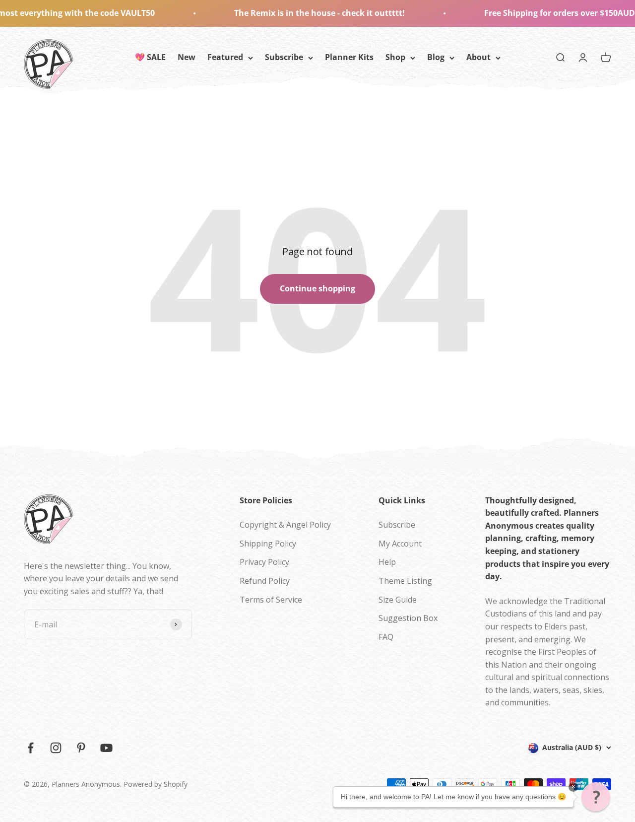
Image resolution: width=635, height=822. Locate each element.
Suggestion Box (408, 618)
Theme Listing (405, 580)
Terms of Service (271, 599)
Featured (225, 57)
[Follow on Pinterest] (81, 747)
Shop (395, 57)
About (478, 57)
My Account (400, 543)
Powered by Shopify (156, 784)
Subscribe (284, 57)
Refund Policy (265, 580)
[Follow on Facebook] (30, 747)
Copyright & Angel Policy (285, 524)
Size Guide (398, 599)
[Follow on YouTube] (106, 747)
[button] (595, 796)
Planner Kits (349, 57)
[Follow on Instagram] (56, 747)
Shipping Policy (268, 543)
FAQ (386, 636)
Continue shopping (317, 288)
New (186, 57)
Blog (435, 57)
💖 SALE (150, 57)
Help (387, 561)
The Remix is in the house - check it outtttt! (297, 12)
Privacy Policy (264, 561)
